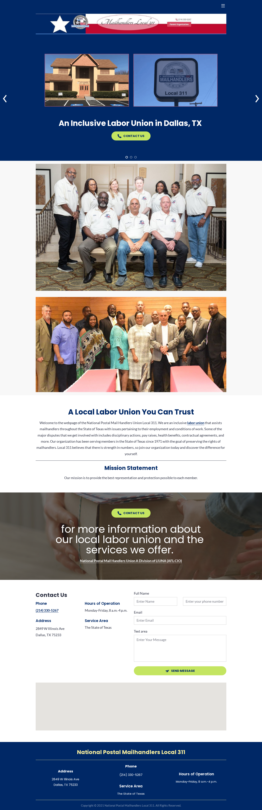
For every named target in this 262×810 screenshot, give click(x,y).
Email (138, 612)
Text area (140, 631)
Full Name (141, 593)
